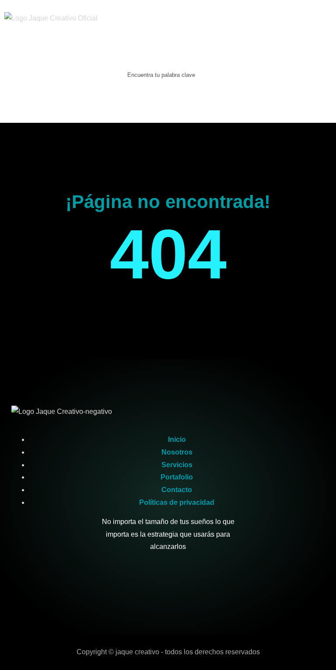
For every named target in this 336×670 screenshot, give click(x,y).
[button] (16, 46)
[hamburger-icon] (317, 18)
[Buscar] (112, 86)
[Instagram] (168, 573)
